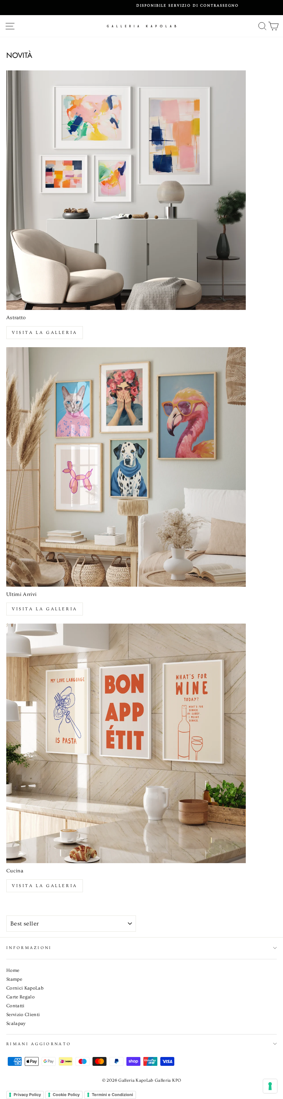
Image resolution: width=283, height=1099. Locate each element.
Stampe (14, 979)
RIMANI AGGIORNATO (38, 1044)
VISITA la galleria (44, 885)
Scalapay (16, 1023)
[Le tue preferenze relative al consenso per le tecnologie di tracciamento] (270, 1086)
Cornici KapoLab (24, 988)
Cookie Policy (66, 1094)
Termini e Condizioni (112, 1094)
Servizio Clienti (23, 1014)
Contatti (15, 1005)
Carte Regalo (20, 996)
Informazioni (29, 947)
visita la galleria (44, 332)
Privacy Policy (27, 1094)
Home (12, 970)
